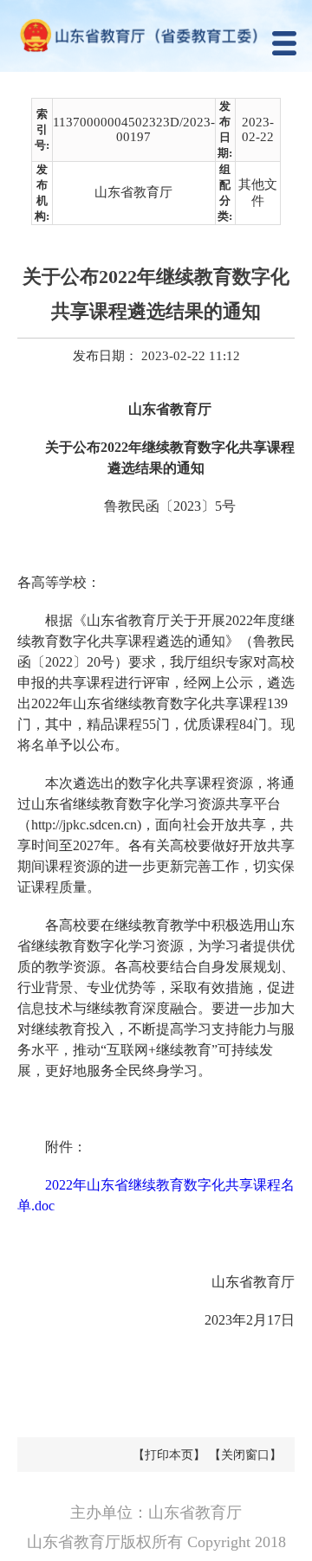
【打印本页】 (169, 1454)
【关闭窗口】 (245, 1454)
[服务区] (156, 36)
